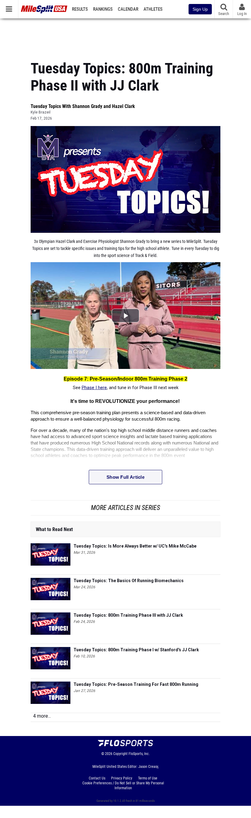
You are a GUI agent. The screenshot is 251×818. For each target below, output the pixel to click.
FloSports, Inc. (139, 754)
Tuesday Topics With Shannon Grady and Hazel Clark (83, 106)
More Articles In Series (125, 507)
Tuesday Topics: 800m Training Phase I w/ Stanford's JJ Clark (136, 649)
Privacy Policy (121, 778)
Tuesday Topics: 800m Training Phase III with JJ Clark (128, 615)
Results (80, 9)
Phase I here (94, 387)
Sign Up (200, 9)
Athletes (153, 9)
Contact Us (97, 778)
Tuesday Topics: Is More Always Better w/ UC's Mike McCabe (135, 546)
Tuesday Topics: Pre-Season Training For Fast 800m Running (135, 684)
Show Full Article (125, 477)
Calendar (128, 9)
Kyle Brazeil (41, 112)
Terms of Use (147, 778)
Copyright (120, 754)
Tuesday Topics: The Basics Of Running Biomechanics (128, 580)
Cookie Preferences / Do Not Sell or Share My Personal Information (123, 785)
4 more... (42, 716)
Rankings (103, 9)
